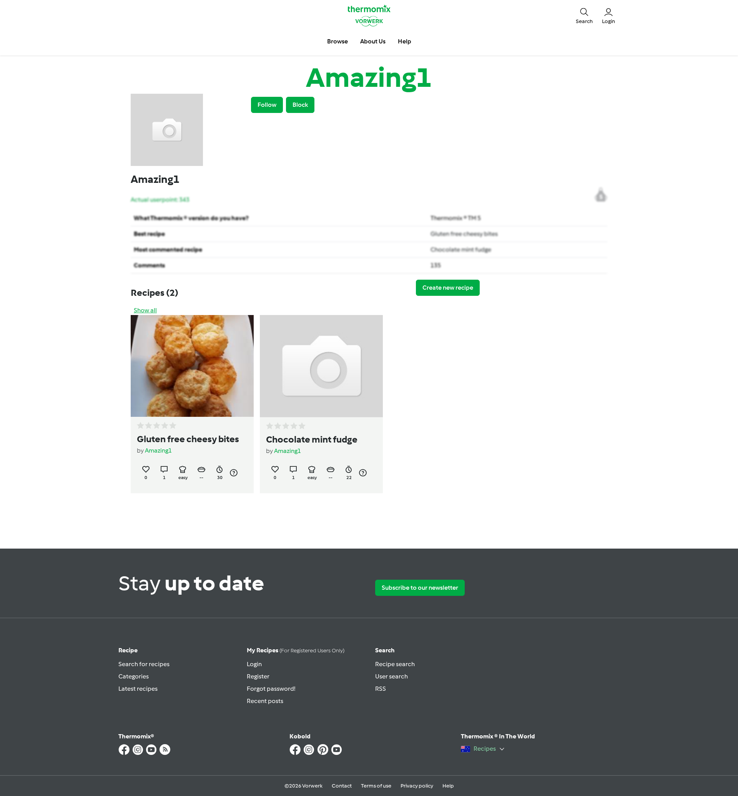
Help (448, 786)
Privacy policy (417, 786)
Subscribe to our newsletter (420, 587)
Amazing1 (158, 450)
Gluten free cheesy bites (464, 233)
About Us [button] (373, 41)
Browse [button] (337, 41)
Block (300, 104)
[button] (584, 15)
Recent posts (265, 701)
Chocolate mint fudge (460, 249)
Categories (133, 676)
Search (385, 650)
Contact (342, 786)
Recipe (128, 650)
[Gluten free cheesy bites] (192, 366)
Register (258, 676)
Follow (267, 104)
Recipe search (395, 664)
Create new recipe (447, 287)
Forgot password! (271, 688)
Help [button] (404, 41)
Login (254, 664)
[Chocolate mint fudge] (321, 366)
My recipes (295, 650)
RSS (380, 688)
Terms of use (376, 786)
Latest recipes (138, 688)
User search (391, 676)
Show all (145, 310)
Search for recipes (144, 664)
